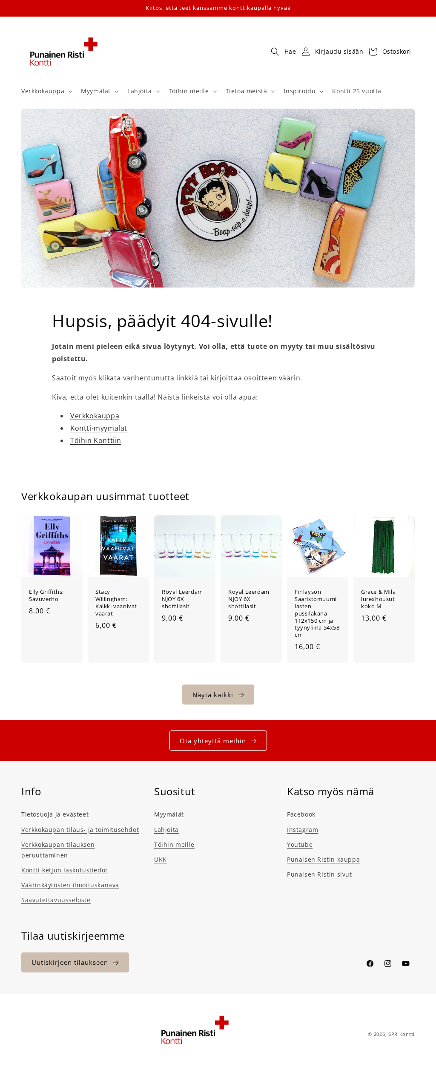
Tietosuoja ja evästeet (55, 814)
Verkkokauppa (94, 415)
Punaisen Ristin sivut (319, 874)
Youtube (300, 844)
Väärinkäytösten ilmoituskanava (70, 885)
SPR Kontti (401, 1034)
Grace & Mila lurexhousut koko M (378, 599)
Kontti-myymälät (98, 428)
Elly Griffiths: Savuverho (46, 595)
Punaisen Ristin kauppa (323, 859)
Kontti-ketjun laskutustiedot (64, 870)
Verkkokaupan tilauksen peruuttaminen (58, 849)
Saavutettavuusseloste (56, 900)
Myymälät (169, 814)
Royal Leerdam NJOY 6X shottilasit (182, 599)
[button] (46, 91)
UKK (160, 859)
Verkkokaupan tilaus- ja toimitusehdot (80, 830)
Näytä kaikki (212, 694)
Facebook (301, 814)
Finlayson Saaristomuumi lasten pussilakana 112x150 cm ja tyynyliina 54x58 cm (317, 613)
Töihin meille (174, 844)
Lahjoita (166, 830)
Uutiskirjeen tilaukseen (70, 962)
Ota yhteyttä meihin (213, 740)
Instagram (302, 830)
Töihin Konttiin (95, 440)
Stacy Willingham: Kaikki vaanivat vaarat (116, 602)
